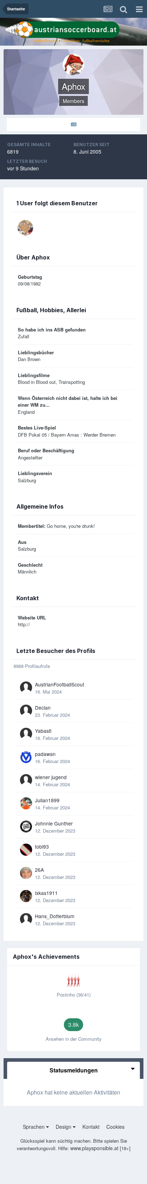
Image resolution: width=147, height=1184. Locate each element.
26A (39, 869)
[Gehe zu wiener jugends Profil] (26, 780)
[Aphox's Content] (73, 125)
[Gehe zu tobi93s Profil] (26, 850)
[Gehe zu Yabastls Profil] (26, 734)
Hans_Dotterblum (54, 916)
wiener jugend (51, 777)
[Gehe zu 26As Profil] (26, 873)
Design (64, 1126)
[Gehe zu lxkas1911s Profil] (26, 896)
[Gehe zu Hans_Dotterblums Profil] (26, 919)
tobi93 (42, 846)
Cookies (115, 1126)
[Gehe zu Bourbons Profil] (25, 228)
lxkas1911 (46, 892)
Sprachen (34, 1126)
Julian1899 (47, 800)
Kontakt (91, 1126)
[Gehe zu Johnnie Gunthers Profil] (26, 826)
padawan (45, 753)
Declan (43, 707)
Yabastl (43, 730)
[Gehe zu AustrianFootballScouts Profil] (26, 687)
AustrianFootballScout (59, 684)
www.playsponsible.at (94, 1148)
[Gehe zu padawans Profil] (26, 757)
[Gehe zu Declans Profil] (26, 711)
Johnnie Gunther (54, 823)
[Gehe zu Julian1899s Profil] (26, 803)
